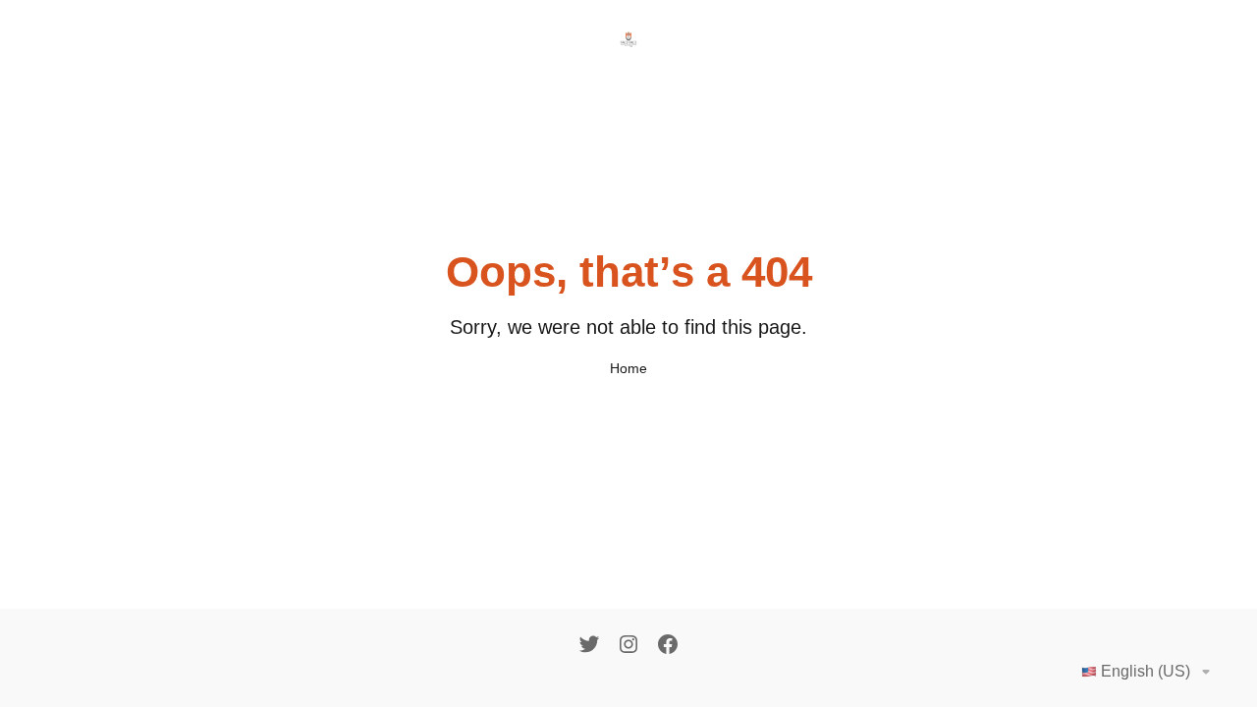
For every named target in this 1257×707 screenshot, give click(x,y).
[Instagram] (628, 646)
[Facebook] (668, 646)
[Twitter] (589, 646)
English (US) (1145, 671)
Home (628, 368)
